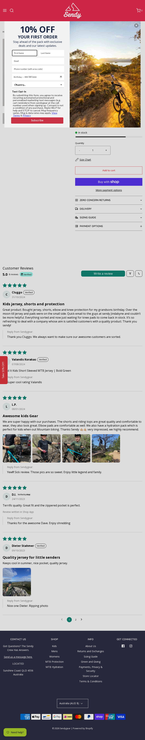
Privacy (27, 115)
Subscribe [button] (37, 120)
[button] (136, 25)
